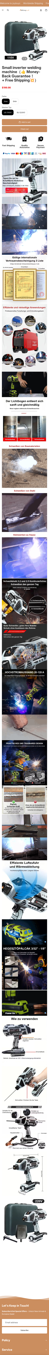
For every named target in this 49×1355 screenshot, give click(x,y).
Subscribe (24, 1330)
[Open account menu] (41, 10)
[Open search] (7, 10)
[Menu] (2, 10)
